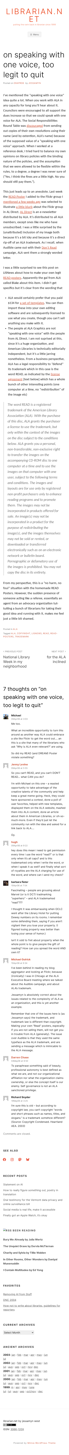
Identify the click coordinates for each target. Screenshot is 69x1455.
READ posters (12, 278)
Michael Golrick (20, 959)
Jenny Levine (19, 764)
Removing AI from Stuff (17, 1294)
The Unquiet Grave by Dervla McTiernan (28, 1246)
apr (32, 1354)
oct (24, 1366)
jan (13, 1354)
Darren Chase (20, 1057)
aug (10, 1366)
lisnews (37, 633)
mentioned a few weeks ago (21, 202)
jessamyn (34, 83)
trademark (22, 636)
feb (19, 1354)
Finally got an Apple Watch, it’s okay (25, 1215)
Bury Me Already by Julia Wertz (23, 1239)
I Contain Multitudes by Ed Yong (23, 1270)
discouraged (35, 126)
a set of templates (32, 303)
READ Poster (17, 196)
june (31, 1387)
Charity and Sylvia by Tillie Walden (24, 1252)
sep (17, 1366)
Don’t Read (49, 247)
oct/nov (31, 1391)
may (39, 1354)
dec (36, 1366)
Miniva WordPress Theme (41, 1443)
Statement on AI (13, 1184)
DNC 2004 (9, 1300)
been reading (24, 1230)
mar (26, 1354)
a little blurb (24, 207)
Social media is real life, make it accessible (29, 1209)
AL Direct (26, 212)
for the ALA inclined (56, 657)
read (46, 633)
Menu (36, 34)
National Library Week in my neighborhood (16, 659)
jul (4, 1358)
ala (15, 629)
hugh (14, 842)
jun (46, 1354)
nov (30, 1366)
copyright (23, 633)
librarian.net (34, 15)
